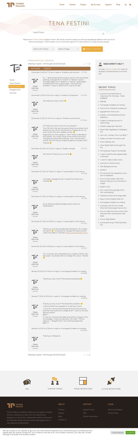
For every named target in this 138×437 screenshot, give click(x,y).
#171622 (84, 173)
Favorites (12, 93)
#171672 (84, 149)
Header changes (69, 149)
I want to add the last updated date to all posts (113, 155)
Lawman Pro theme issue (110, 163)
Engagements (14, 90)
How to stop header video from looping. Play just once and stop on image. (113, 181)
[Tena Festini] (17, 77)
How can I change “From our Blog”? (114, 135)
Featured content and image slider (113, 196)
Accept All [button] (130, 432)
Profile (11, 80)
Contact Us (62, 420)
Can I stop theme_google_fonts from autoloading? (112, 191)
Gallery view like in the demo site (112, 139)
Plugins (83, 5)
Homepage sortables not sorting (112, 105)
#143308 (84, 330)
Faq (27, 389)
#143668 (84, 273)
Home (62, 5)
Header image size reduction (111, 126)
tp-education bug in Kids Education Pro (113, 224)
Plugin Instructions (111, 389)
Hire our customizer (113, 69)
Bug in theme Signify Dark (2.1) (111, 199)
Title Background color (108, 166)
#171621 (84, 198)
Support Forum (55, 389)
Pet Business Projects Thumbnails (113, 151)
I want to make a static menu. (111, 160)
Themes (72, 5)
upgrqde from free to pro (109, 112)
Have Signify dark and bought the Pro (113, 146)
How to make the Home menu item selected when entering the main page (114, 213)
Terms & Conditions (115, 410)
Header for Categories (69, 95)
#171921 (84, 72)
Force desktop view (107, 142)
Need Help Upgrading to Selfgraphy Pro (113, 131)
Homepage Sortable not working (73, 271)
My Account (95, 5)
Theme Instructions (90, 416)
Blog (118, 5)
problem (103, 170)
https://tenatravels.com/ (77, 233)
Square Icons (105, 187)
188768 (103, 102)
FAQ (84, 413)
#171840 (84, 120)
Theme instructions (83, 389)
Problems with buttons (70, 72)
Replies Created (15, 86)
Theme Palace (20, 4)
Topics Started (14, 83)
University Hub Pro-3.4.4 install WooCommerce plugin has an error (113, 207)
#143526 (84, 298)
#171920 (84, 95)
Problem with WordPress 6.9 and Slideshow (112, 116)
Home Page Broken (107, 219)
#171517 (84, 248)
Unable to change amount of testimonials (111, 122)
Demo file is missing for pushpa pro (113, 108)
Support (108, 5)
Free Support (93, 49)
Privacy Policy (113, 413)
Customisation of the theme (74, 172)
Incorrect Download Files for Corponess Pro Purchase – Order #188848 (112, 96)
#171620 (84, 223)
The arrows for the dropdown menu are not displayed (113, 174)
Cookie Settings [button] (117, 432)
